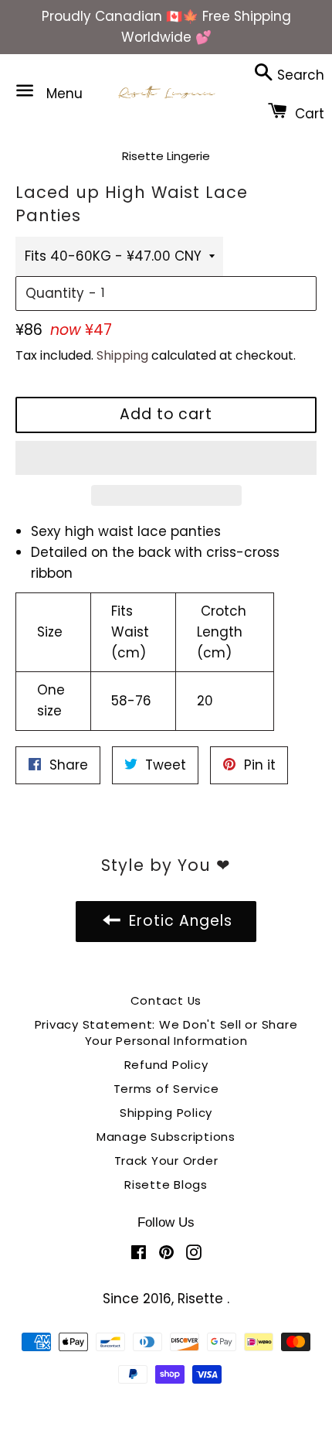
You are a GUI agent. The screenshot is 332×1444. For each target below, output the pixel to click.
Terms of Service (166, 1088)
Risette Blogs (166, 1184)
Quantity (54, 293)
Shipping (122, 355)
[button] (166, 458)
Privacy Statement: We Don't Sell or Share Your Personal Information (166, 1032)
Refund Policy (166, 1065)
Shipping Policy (166, 1112)
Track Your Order (166, 1160)
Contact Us (166, 1000)
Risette (202, 1298)
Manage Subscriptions (166, 1136)
